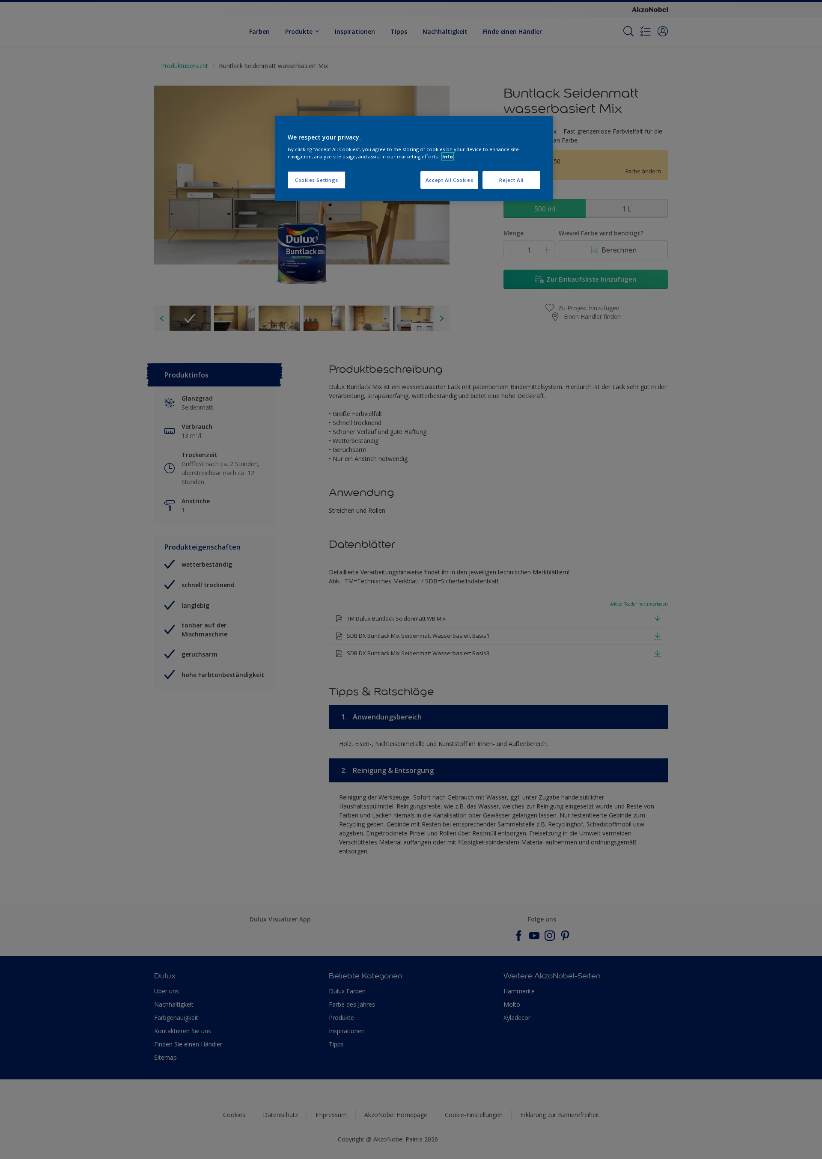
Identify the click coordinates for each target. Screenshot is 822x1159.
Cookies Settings (316, 180)
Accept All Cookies (449, 180)
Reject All (511, 180)
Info (447, 156)
